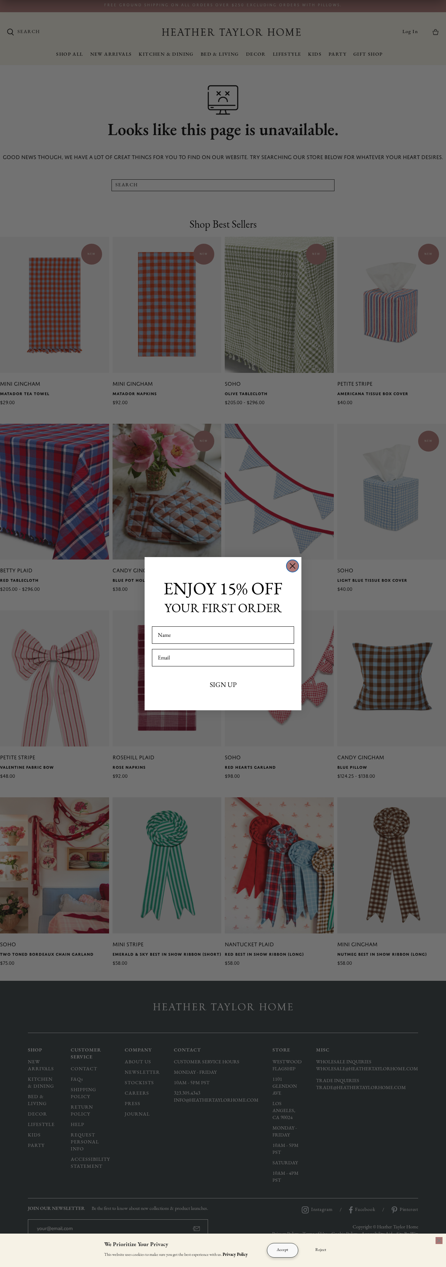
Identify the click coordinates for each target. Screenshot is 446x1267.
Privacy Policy (235, 1255)
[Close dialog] (292, 566)
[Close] (439, 1240)
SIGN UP (223, 684)
